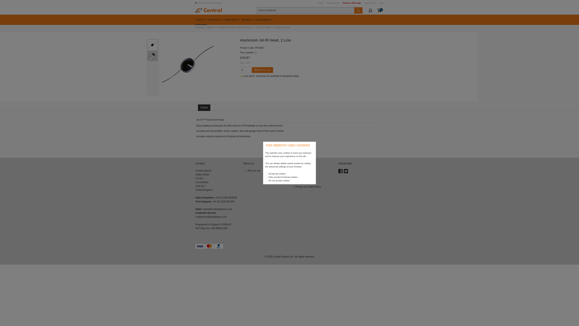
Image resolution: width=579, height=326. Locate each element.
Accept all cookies (277, 174)
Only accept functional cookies (283, 177)
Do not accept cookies (279, 180)
